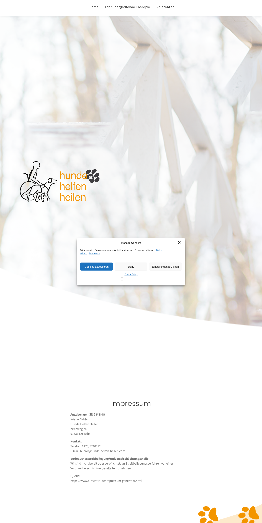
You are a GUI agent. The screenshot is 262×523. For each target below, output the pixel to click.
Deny (131, 266)
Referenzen (165, 7)
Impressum (94, 253)
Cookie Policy (131, 274)
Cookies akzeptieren (97, 266)
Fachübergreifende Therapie (127, 7)
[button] (180, 243)
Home (94, 7)
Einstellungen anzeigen (165, 266)
